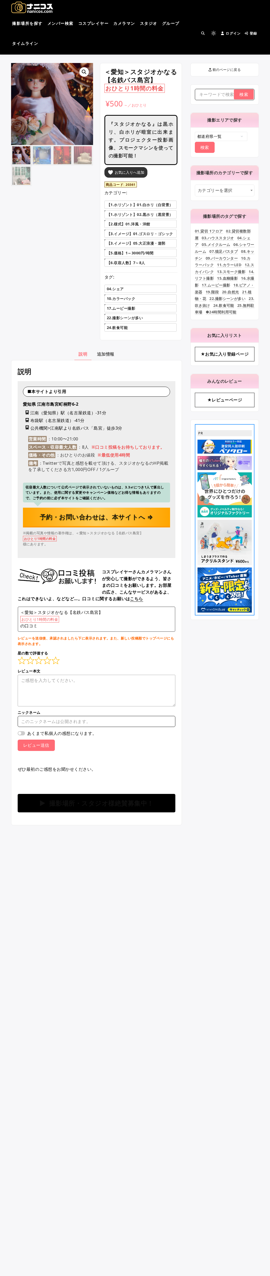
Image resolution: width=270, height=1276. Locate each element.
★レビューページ (224, 400)
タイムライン (25, 43)
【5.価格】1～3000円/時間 (130, 252)
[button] (84, 72)
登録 (253, 33)
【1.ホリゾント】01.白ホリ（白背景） (140, 204)
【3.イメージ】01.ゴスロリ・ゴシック (140, 233)
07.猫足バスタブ (223, 251)
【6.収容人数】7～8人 (126, 262)
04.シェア (115, 288)
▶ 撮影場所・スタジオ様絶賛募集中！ (96, 803)
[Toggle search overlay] (203, 33)
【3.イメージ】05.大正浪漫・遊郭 (136, 243)
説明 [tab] (83, 354)
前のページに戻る (226, 69)
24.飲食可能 (117, 327)
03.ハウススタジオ (218, 237)
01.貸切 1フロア (209, 231)
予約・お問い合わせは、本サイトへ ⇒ (96, 516)
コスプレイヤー (93, 23)
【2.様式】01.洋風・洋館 (128, 223)
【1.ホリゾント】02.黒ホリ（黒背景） (140, 214)
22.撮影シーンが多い (125, 317)
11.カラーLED (229, 264)
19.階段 (212, 291)
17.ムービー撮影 (121, 308)
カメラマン (124, 23)
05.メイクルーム (216, 244)
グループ (171, 23)
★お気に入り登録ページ (225, 354)
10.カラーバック (121, 298)
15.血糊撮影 (227, 278)
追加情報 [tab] (105, 354)
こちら (136, 598)
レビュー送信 (36, 745)
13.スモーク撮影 (231, 271)
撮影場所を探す (27, 23)
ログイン (233, 33)
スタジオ (148, 23)
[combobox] (224, 190)
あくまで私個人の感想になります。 (62, 733)
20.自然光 (230, 291)
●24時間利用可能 (221, 311)
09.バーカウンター (222, 258)
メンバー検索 (60, 23)
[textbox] (225, 190)
